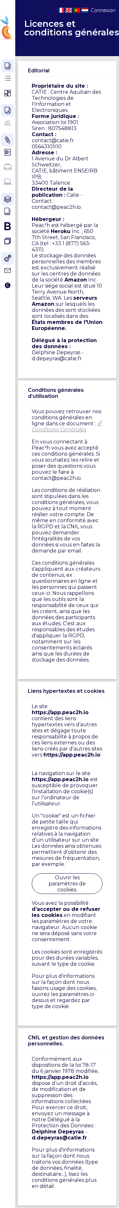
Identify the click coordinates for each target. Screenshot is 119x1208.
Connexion (103, 10)
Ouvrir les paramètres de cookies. (67, 884)
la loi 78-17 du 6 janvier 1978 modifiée (65, 1068)
